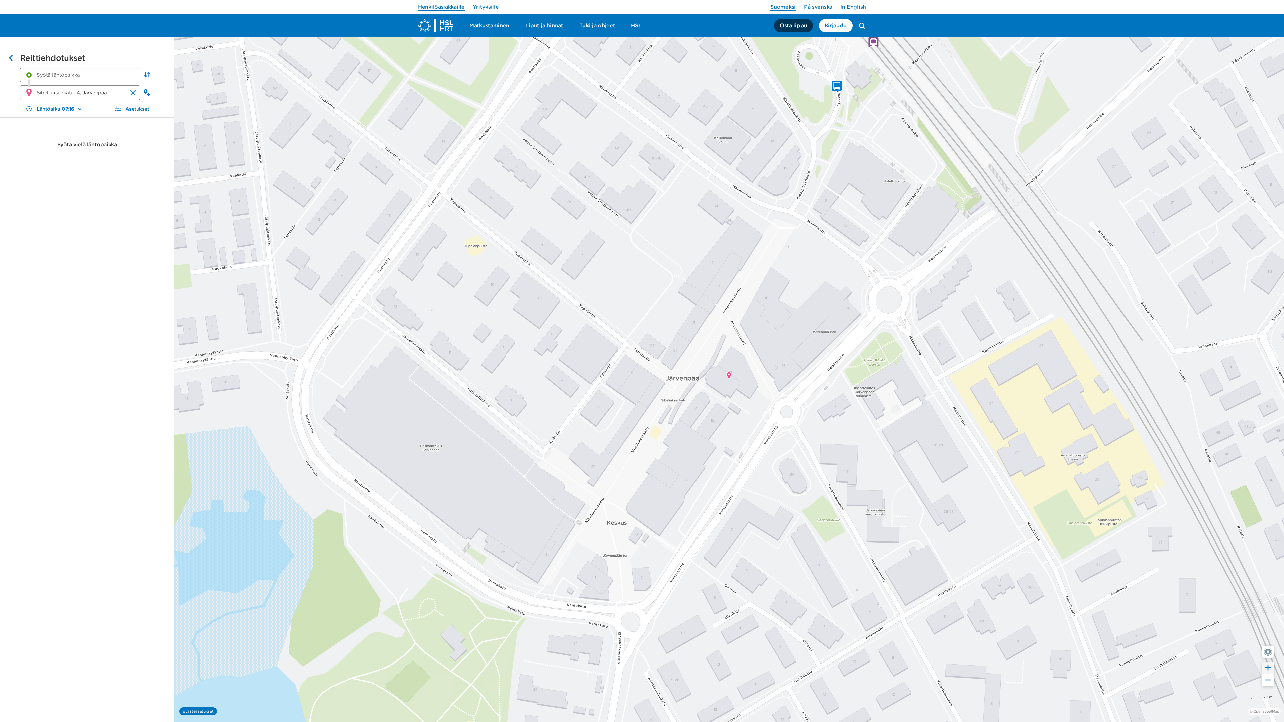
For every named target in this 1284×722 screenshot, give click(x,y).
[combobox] (80, 75)
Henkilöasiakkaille (441, 7)
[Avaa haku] (862, 25)
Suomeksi (783, 7)
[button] (147, 75)
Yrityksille (486, 7)
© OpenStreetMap (1264, 711)
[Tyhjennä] (133, 92)
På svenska (818, 7)
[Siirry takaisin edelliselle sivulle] (11, 59)
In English (853, 7)
